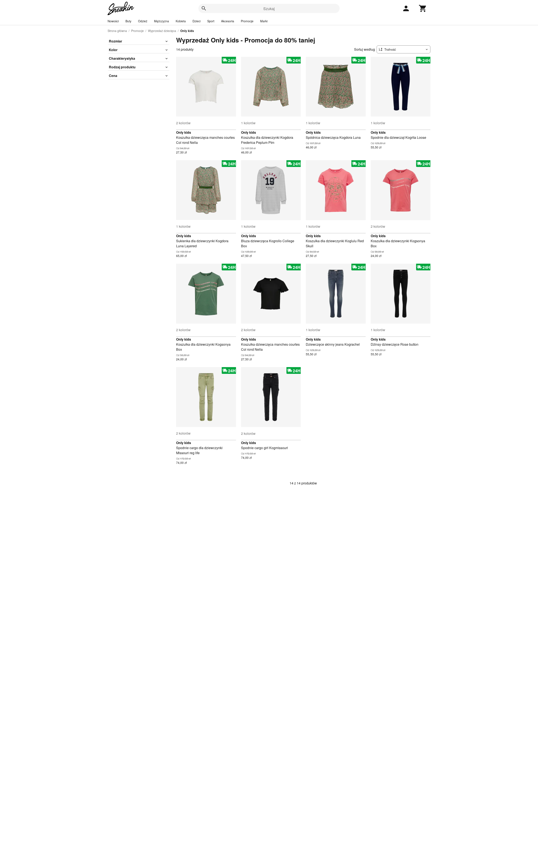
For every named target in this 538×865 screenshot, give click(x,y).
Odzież (142, 21)
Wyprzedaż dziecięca (162, 31)
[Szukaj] (204, 8)
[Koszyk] (423, 8)
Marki (264, 21)
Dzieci (196, 21)
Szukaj (269, 8)
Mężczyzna (161, 21)
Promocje (247, 21)
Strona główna (117, 31)
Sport (210, 21)
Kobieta (181, 21)
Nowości (113, 21)
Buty (128, 21)
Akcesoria (227, 21)
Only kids (183, 132)
